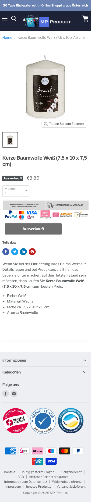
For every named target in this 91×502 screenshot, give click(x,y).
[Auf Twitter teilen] (14, 251)
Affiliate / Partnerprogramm (49, 477)
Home (7, 38)
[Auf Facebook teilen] (5, 251)
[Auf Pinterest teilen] (32, 251)
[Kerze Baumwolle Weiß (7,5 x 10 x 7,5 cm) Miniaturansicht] (10, 139)
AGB (21, 477)
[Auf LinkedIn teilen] (23, 251)
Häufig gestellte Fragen (37, 472)
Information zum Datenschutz (25, 481)
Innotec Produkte (39, 486)
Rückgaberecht (71, 472)
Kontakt (9, 472)
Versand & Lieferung (72, 486)
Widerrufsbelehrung (67, 481)
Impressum (12, 486)
